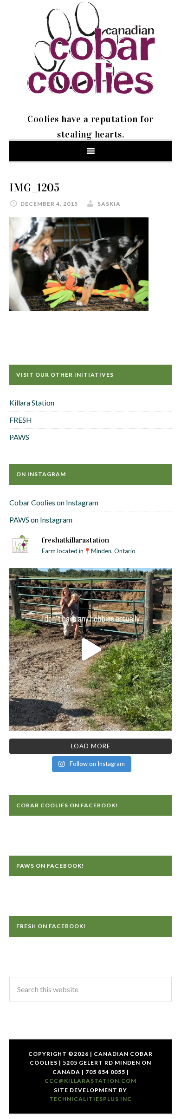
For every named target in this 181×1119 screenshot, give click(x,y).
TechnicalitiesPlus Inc (90, 1098)
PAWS (19, 436)
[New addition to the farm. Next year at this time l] (90, 649)
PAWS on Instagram (40, 519)
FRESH (20, 419)
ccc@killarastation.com (90, 1080)
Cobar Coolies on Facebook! (67, 805)
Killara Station (31, 402)
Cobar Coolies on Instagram (53, 502)
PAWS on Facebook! (50, 865)
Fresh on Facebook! (51, 926)
